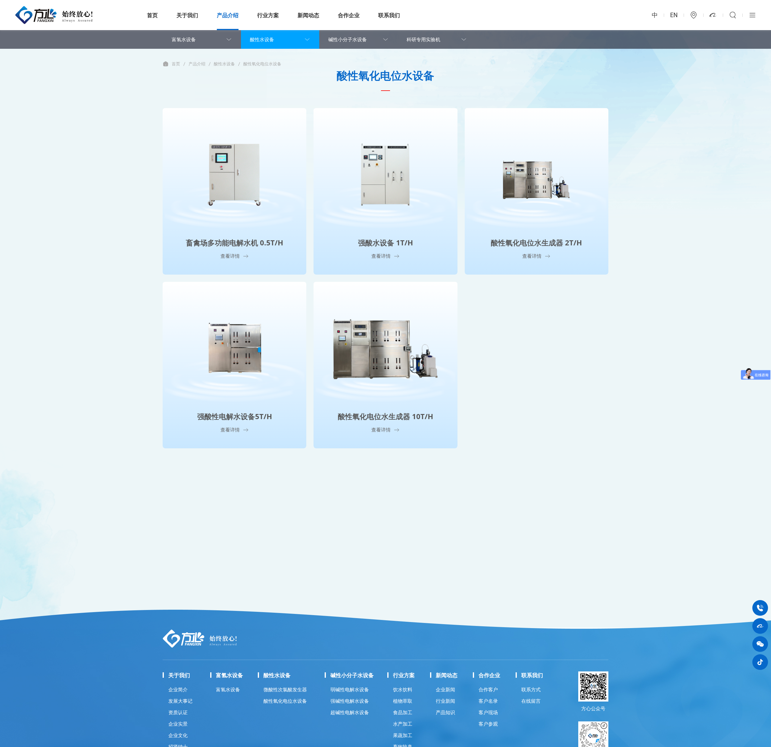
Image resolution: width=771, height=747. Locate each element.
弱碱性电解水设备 (349, 689)
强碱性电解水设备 (349, 701)
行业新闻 (445, 701)
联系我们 (389, 15)
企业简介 (178, 689)
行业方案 (268, 15)
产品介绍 (228, 15)
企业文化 (178, 735)
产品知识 (445, 712)
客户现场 (488, 712)
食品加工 (402, 712)
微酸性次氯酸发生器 (285, 689)
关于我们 (187, 15)
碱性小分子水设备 (347, 39)
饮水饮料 (402, 689)
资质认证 (178, 712)
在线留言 (531, 701)
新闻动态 (308, 15)
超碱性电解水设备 (349, 712)
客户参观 (488, 724)
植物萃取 (402, 701)
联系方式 (531, 689)
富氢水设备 (184, 39)
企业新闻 (445, 689)
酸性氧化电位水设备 (262, 64)
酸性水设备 (262, 39)
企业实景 (178, 724)
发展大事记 (180, 701)
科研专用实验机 (423, 39)
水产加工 (402, 724)
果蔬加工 (402, 735)
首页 (152, 15)
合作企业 (349, 15)
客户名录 (488, 701)
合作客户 (488, 689)
